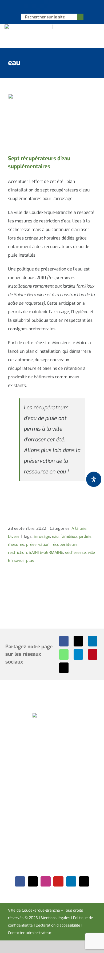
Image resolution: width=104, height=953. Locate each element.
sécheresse (75, 552)
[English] (45, 7)
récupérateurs (64, 544)
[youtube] (58, 881)
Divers (13, 536)
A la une (78, 528)
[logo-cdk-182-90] (28, 26)
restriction (17, 552)
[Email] (64, 667)
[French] (52, 7)
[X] (78, 641)
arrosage (42, 536)
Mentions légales (55, 917)
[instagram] (46, 881)
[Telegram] (78, 654)
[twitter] (33, 881)
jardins (85, 536)
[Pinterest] (93, 654)
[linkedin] (71, 881)
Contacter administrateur (29, 932)
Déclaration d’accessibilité (58, 925)
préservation (38, 544)
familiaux (69, 536)
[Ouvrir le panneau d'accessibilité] (93, 479)
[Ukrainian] (58, 7)
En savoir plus (21, 560)
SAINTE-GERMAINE (46, 552)
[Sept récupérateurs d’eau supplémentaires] (52, 121)
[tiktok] (84, 881)
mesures (16, 544)
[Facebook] (64, 641)
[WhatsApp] (64, 654)
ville (91, 552)
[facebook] (20, 881)
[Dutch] (38, 7)
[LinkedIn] (93, 641)
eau (55, 536)
